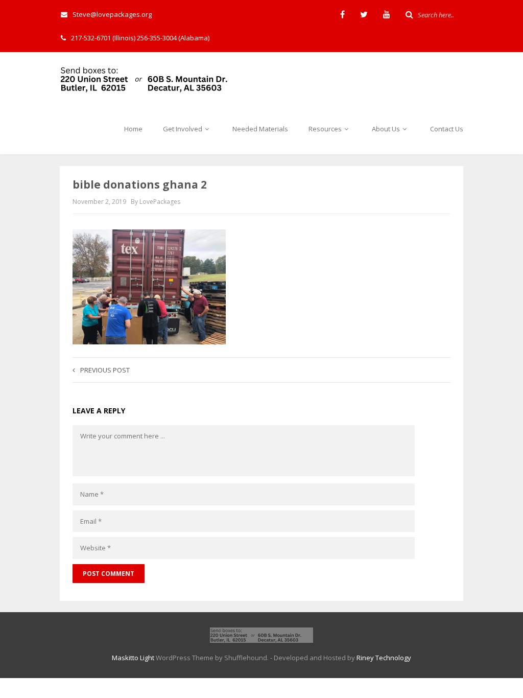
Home (133, 128)
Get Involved (183, 128)
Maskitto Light (133, 657)
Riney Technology (383, 657)
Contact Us (446, 128)
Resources (325, 128)
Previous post (105, 370)
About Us (386, 128)
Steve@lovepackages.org (112, 14)
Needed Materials (260, 128)
